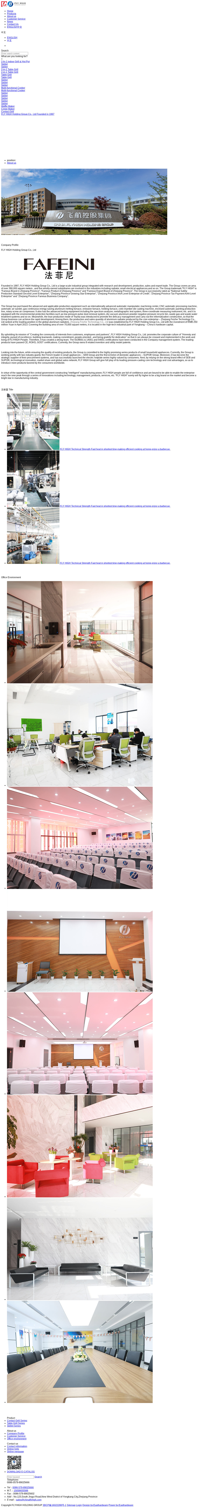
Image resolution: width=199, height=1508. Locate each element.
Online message (15, 1451)
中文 (19, 27)
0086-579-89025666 (23, 1487)
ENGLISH (12, 27)
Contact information (17, 1446)
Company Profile (15, 1433)
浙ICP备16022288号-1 (54, 1505)
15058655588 (21, 1490)
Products (11, 13)
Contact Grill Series (17, 1420)
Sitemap (71, 1505)
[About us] (84, 233)
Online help (13, 1449)
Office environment (16, 1438)
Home (10, 11)
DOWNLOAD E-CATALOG (21, 1471)
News (10, 21)
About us (11, 16)
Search (38, 1477)
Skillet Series (14, 1426)
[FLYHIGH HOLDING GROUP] (13, 6)
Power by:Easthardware (121, 1505)
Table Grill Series (16, 1423)
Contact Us (13, 24)
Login (79, 1505)
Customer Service (16, 19)
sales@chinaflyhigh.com (28, 1500)
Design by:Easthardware (95, 1505)
